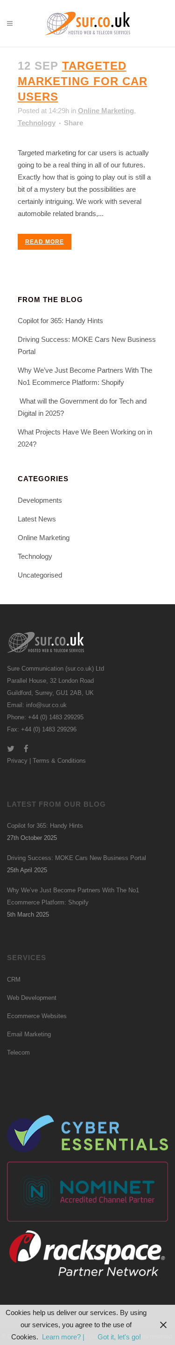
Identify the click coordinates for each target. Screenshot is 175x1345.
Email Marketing (29, 1034)
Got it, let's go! (119, 1337)
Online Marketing (106, 111)
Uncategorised (40, 575)
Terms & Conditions (59, 760)
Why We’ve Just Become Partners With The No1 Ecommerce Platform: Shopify (73, 896)
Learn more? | (64, 1337)
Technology (37, 123)
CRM (14, 979)
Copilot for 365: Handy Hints (60, 321)
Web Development (31, 997)
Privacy (17, 760)
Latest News (37, 519)
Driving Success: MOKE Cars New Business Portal (76, 857)
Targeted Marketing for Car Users (82, 81)
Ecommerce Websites (37, 1016)
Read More (44, 242)
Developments (40, 500)
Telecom (18, 1052)
